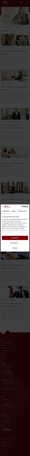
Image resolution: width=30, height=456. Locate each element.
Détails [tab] (14, 211)
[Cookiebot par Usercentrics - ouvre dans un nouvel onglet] (21, 207)
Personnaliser (14, 243)
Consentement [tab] (6, 211)
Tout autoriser (15, 238)
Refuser (15, 248)
